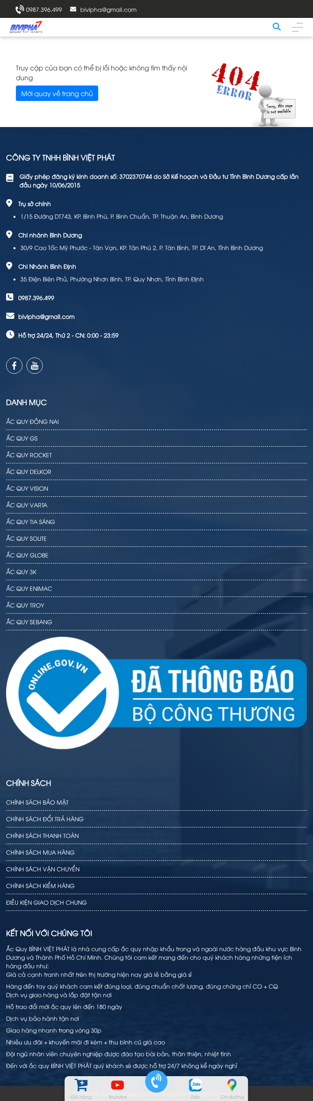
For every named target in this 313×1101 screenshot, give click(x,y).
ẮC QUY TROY (25, 605)
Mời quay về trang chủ (57, 93)
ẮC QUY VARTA (26, 505)
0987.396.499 (44, 9)
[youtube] (34, 365)
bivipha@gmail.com (108, 9)
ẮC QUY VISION (27, 488)
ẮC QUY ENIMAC (29, 588)
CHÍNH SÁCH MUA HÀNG (40, 852)
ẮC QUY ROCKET (29, 454)
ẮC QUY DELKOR (28, 471)
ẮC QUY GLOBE (27, 555)
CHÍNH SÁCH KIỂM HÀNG (40, 885)
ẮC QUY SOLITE (26, 538)
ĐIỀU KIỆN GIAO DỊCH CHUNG (46, 902)
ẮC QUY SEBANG (29, 621)
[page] (14, 365)
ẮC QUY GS (21, 438)
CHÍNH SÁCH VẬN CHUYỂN (42, 869)
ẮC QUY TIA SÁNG (30, 521)
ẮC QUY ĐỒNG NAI (32, 421)
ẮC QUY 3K (21, 571)
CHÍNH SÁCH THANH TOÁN (42, 835)
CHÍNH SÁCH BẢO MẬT (37, 802)
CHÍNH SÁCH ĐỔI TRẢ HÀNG (45, 818)
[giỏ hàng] (81, 1085)
